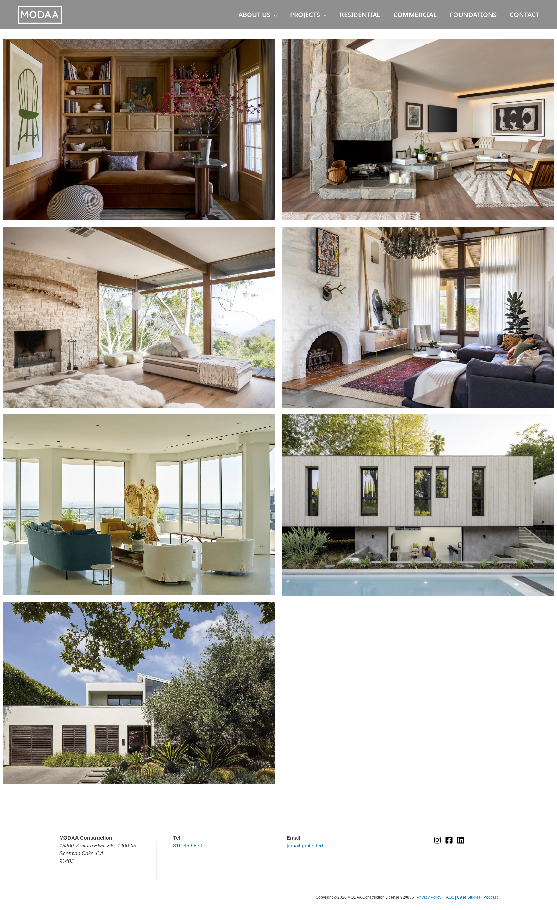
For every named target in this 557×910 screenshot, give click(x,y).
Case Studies (469, 897)
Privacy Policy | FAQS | (437, 897)
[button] (273, 15)
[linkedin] (460, 840)
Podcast (491, 897)
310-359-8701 (189, 845)
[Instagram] (437, 840)
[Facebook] (449, 840)
